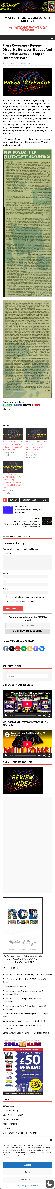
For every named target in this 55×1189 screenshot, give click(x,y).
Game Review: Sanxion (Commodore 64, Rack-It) (24, 1021)
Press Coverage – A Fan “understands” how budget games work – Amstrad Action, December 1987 (36, 447)
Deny (27, 1172)
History (13, 500)
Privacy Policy (33, 1185)
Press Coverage (29, 500)
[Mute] (44, 715)
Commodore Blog (10, 1110)
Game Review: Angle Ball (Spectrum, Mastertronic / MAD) (27, 974)
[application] (27, 704)
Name (5, 573)
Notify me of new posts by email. (20, 601)
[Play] (6, 715)
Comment (7, 553)
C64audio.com (9, 1106)
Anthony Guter (24, 63)
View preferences (27, 1179)
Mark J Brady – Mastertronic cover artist (20, 1133)
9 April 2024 (9, 63)
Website (6, 589)
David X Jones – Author (13, 1115)
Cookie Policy (21, 1185)
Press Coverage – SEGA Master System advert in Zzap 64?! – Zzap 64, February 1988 (13, 445)
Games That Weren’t (11, 1119)
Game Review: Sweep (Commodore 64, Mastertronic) (26, 1033)
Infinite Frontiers (10, 1124)
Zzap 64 (43, 500)
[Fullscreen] (49, 715)
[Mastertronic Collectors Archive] (27, 11)
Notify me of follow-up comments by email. (25, 597)
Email (5, 581)
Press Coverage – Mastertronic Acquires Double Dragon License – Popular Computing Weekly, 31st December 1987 (13, 481)
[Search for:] (27, 676)
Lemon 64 (7, 1128)
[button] (51, 1140)
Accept (27, 1165)
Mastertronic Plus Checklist (14, 986)
